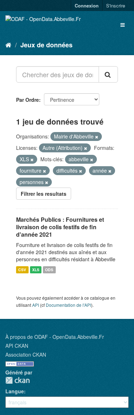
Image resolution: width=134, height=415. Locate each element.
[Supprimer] (96, 137)
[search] (108, 74)
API (35, 305)
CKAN (17, 380)
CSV (22, 269)
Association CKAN (25, 354)
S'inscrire (115, 5)
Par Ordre (27, 99)
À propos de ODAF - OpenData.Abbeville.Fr (54, 336)
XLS (35, 269)
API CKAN (16, 345)
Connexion (87, 5)
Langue (14, 391)
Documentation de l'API (68, 305)
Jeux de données (46, 44)
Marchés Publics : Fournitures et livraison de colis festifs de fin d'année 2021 (60, 226)
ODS (49, 269)
